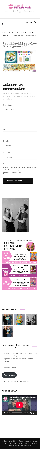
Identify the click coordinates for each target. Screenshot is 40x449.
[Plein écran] (34, 413)
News (13, 32)
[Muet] (31, 413)
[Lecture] (4, 413)
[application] (19, 405)
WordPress (28, 446)
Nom (4, 129)
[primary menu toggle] (3, 24)
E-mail (6, 141)
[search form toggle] (37, 22)
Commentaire (8, 105)
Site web (6, 153)
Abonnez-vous (9, 375)
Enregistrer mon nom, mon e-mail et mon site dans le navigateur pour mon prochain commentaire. (20, 170)
